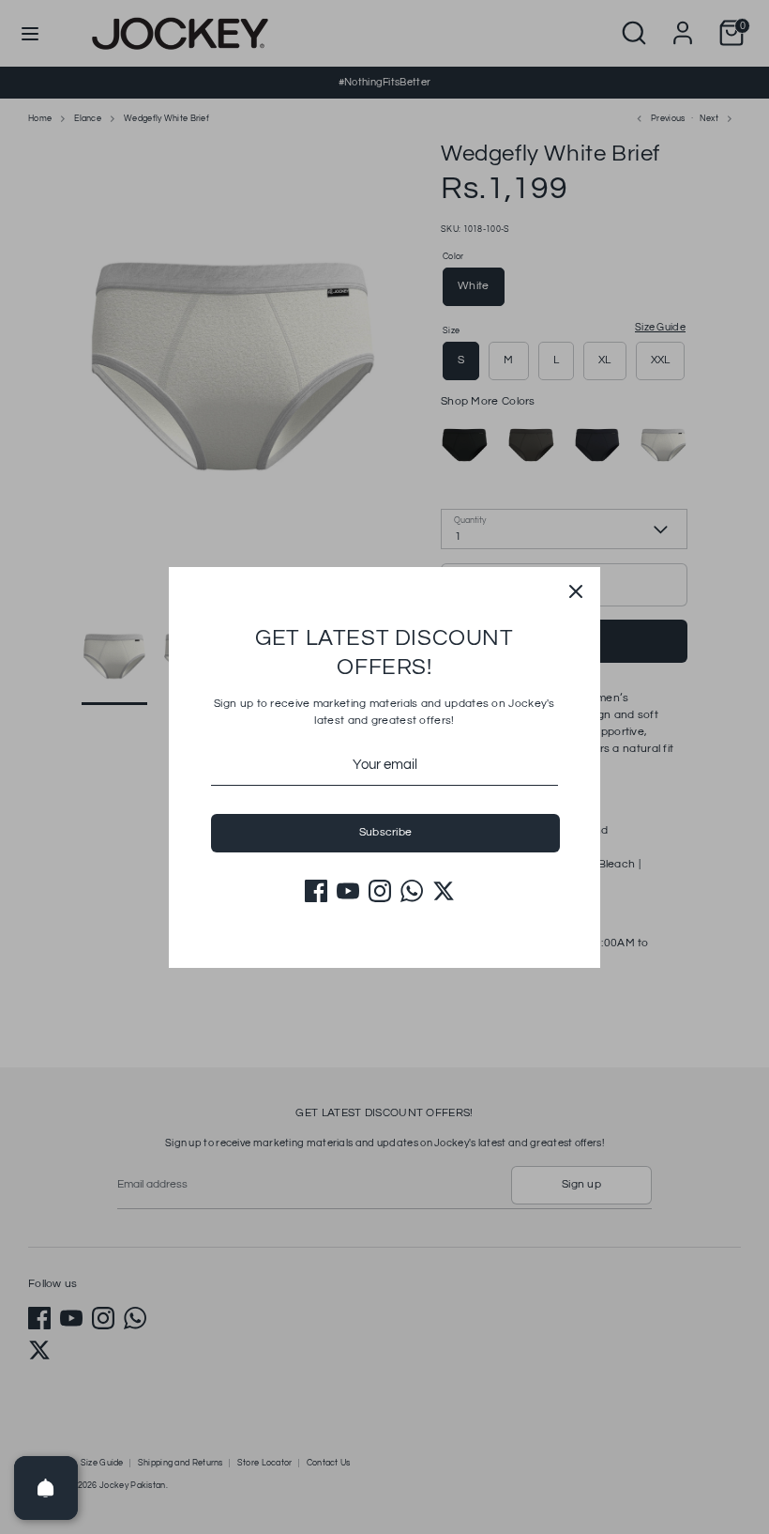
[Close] (575, 591)
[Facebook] (316, 891)
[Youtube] (348, 891)
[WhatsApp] (411, 891)
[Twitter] (443, 891)
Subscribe (386, 832)
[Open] (46, 1488)
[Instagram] (380, 891)
